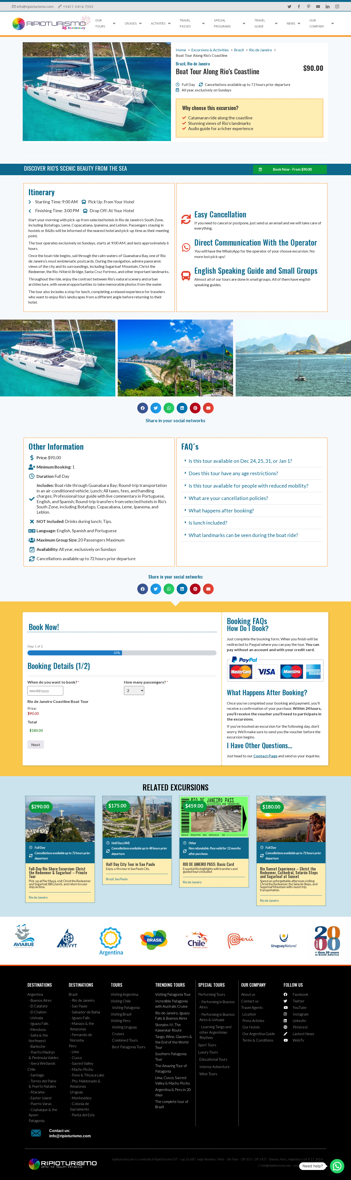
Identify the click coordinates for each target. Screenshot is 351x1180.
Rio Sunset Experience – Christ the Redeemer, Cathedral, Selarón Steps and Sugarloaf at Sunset (289, 872)
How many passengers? (146, 682)
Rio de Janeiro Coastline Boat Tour (58, 701)
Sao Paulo (121, 879)
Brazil (110, 879)
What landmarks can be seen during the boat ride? (243, 535)
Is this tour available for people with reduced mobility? (248, 486)
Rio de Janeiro (38, 897)
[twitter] (289, 6)
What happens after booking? (221, 510)
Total (32, 722)
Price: (32, 708)
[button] (6, 358)
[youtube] (318, 6)
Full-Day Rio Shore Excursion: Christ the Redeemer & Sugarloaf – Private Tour (58, 872)
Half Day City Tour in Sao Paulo (130, 864)
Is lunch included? (208, 523)
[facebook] (299, 6)
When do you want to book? (53, 682)
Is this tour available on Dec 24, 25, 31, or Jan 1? (240, 461)
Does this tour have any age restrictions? (233, 473)
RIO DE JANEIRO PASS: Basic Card (208, 864)
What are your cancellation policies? (228, 498)
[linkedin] (328, 6)
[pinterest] (308, 6)
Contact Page (265, 755)
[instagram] (337, 6)
